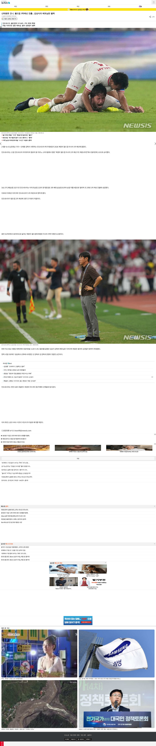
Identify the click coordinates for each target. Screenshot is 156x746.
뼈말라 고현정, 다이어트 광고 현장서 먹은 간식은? (20, 381)
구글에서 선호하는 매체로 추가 (10, 18)
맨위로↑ (88, 739)
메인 (15, 6)
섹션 (78, 6)
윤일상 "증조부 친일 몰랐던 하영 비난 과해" (18, 373)
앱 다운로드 (81, 739)
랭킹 (46, 6)
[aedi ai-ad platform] (10, 28)
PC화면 (67, 739)
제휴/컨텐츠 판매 (74, 735)
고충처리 (89, 735)
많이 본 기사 (5, 628)
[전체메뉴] (153, 2)
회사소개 (66, 735)
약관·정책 (83, 735)
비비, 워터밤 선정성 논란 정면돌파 (15, 370)
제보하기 (73, 739)
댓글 (78, 458)
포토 (109, 6)
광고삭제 (1, 744)
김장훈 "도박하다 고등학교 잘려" (14, 366)
